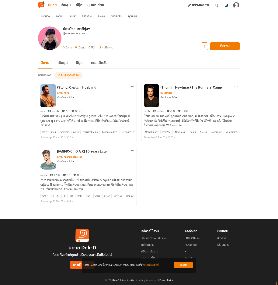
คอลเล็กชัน (116, 16)
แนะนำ (72, 16)
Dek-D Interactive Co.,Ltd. (126, 280)
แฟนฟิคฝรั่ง (63, 92)
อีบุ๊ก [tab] (79, 5)
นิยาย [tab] (52, 5)
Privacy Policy (166, 280)
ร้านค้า (101, 16)
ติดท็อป (59, 16)
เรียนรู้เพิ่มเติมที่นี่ (150, 265)
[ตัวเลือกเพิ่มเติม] (204, 46)
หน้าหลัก (45, 16)
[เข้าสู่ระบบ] (236, 5)
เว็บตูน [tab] (66, 5)
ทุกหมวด (132, 16)
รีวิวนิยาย (87, 16)
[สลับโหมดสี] (226, 5)
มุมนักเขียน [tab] (95, 5)
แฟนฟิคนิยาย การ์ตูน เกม (69, 156)
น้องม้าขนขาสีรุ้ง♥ (66, 75)
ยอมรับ (183, 265)
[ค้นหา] (216, 5)
